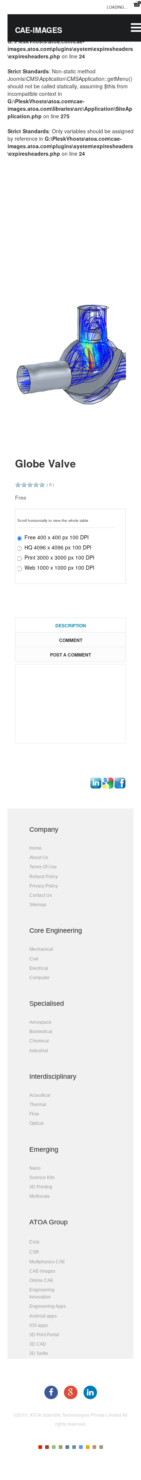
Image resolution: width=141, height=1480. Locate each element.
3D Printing (40, 1187)
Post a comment (70, 654)
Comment (70, 640)
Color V (67, 1447)
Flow (34, 1114)
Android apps (43, 1316)
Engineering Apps (47, 1306)
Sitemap (37, 904)
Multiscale (39, 1196)
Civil (33, 959)
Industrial (38, 1050)
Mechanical (41, 949)
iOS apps (38, 1325)
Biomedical (40, 1031)
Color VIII (87, 1447)
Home (35, 848)
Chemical (39, 1041)
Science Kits (42, 1177)
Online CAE (41, 1280)
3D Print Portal (44, 1334)
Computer (39, 977)
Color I (40, 1447)
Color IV (60, 1447)
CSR (34, 1252)
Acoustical (39, 1095)
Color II (47, 1447)
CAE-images (42, 1271)
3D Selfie (38, 1353)
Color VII (81, 1447)
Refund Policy (43, 876)
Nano (35, 1168)
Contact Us (40, 895)
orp (36, 1242)
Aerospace (40, 1022)
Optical (36, 1123)
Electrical (38, 968)
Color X (101, 1447)
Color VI (74, 1447)
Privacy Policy (43, 886)
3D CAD (37, 1344)
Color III (54, 1447)
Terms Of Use (43, 867)
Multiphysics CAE (47, 1261)
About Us (38, 857)
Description (70, 625)
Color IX (94, 1447)
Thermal (37, 1104)
